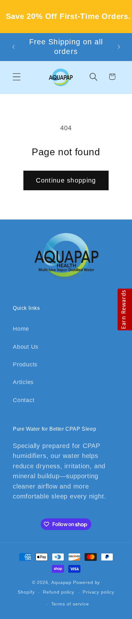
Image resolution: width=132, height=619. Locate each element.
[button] (16, 76)
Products (25, 364)
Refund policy (58, 592)
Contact (23, 400)
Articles (23, 382)
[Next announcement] (119, 47)
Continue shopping (66, 180)
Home (21, 329)
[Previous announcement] (13, 47)
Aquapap (61, 582)
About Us (25, 347)
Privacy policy (98, 592)
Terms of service (70, 603)
